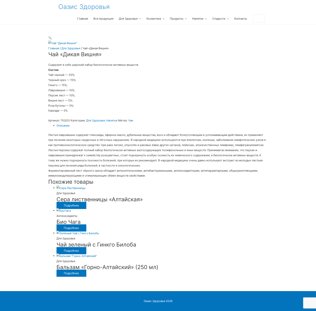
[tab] (162, 125)
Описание (63, 125)
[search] (255, 19)
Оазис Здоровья (84, 6)
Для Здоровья (70, 48)
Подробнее (71, 205)
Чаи (130, 120)
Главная (53, 48)
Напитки (111, 120)
